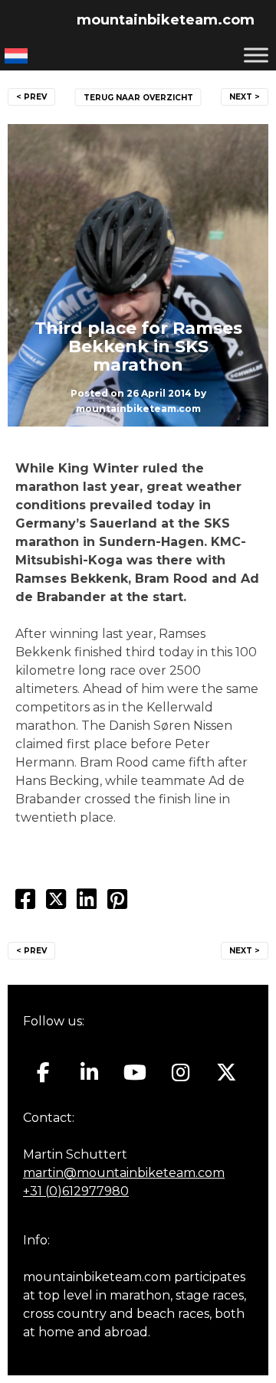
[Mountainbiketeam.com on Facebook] (43, 1072)
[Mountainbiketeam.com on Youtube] (135, 1072)
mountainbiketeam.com (166, 19)
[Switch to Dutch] (16, 56)
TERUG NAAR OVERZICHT (138, 98)
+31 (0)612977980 (76, 1191)
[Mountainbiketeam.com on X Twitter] (226, 1072)
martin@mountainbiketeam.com (124, 1173)
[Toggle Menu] (256, 54)
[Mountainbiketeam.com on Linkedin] (89, 1072)
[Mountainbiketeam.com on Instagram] (180, 1072)
